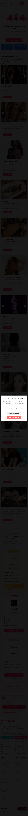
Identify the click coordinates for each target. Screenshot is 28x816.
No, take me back (14, 413)
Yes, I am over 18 (14, 417)
